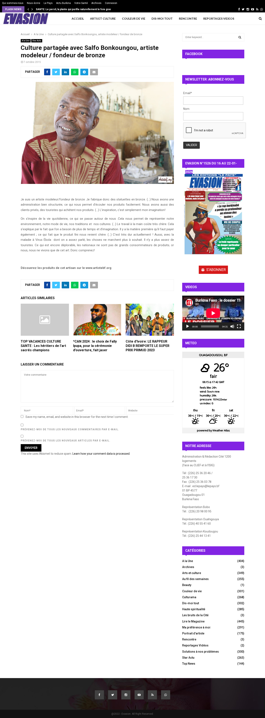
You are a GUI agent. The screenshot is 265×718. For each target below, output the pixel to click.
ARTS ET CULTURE (103, 18)
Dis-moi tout (190, 603)
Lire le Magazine (193, 621)
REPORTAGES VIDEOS (218, 18)
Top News (188, 663)
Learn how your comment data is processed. (101, 453)
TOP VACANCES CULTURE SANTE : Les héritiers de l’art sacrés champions (43, 345)
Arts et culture (191, 573)
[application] (213, 313)
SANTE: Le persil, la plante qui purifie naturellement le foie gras (75, 9)
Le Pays (48, 3)
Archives (96, 3)
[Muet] (232, 326)
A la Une (26, 41)
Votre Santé (81, 3)
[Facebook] (99, 694)
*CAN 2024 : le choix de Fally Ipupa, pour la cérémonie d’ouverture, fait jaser (95, 345)
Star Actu (36, 41)
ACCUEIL (78, 18)
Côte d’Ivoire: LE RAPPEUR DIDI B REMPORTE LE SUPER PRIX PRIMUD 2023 (147, 345)
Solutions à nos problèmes (200, 651)
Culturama (189, 597)
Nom (186, 108)
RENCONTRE (188, 18)
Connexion (111, 3)
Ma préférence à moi (196, 627)
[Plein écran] (239, 326)
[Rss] (152, 694)
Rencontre (189, 639)
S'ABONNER (216, 269)
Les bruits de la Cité (195, 615)
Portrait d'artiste (193, 633)
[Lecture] (188, 326)
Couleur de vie (192, 591)
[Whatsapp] (165, 694)
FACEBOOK (193, 54)
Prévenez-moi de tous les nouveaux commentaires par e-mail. (70, 429)
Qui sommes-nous (12, 3)
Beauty (186, 585)
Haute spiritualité (193, 609)
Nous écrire (33, 3)
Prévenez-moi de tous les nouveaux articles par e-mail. (65, 440)
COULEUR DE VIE (133, 18)
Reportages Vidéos (195, 645)
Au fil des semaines (195, 579)
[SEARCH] (239, 37)
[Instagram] (125, 694)
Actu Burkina (63, 3)
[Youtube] (139, 694)
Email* (187, 93)
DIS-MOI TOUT (162, 18)
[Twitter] (112, 694)
